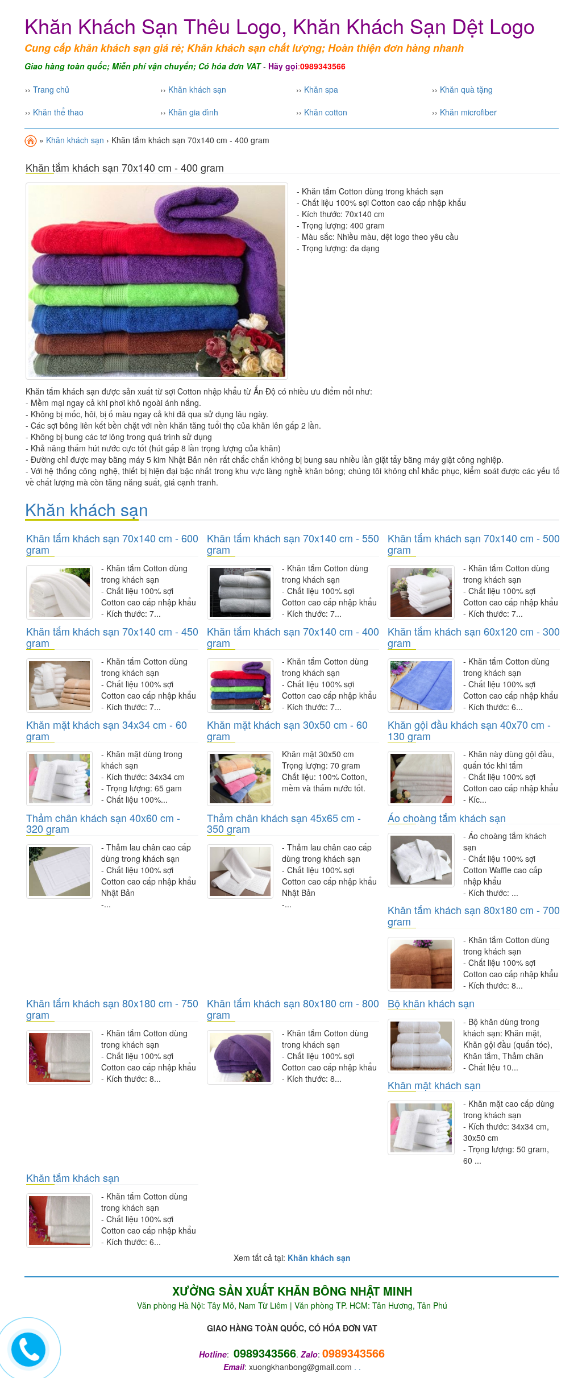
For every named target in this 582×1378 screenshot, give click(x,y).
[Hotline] (28, 1347)
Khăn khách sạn (197, 89)
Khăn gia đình (193, 112)
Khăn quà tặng (466, 89)
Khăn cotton (325, 112)
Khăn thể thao (58, 112)
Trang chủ (51, 89)
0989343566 (353, 1352)
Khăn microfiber (468, 112)
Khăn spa (321, 89)
